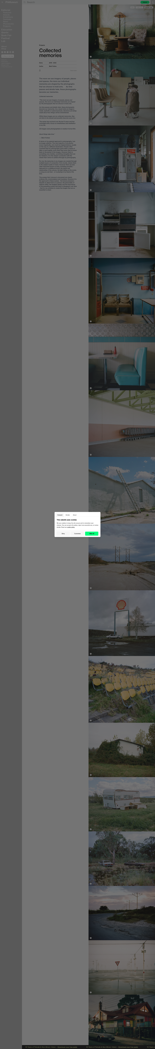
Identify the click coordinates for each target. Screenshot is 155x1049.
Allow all (91, 533)
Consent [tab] (59, 515)
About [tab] (75, 515)
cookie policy (71, 527)
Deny (63, 533)
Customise (77, 533)
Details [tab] (68, 515)
